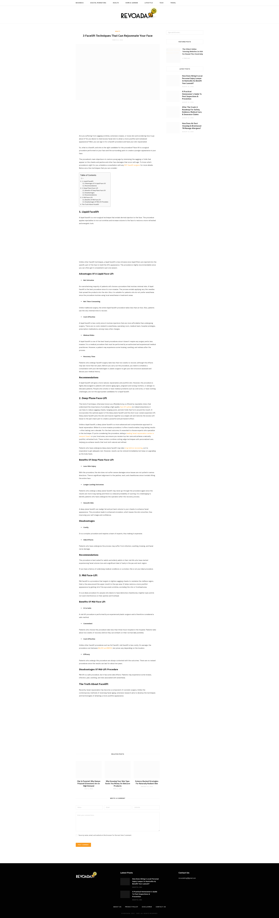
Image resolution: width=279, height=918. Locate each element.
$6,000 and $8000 (105, 648)
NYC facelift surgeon (132, 165)
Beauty (117, 31)
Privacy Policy (131, 907)
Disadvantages (89, 193)
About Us (117, 907)
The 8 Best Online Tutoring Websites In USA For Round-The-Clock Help (192, 51)
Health (116, 3)
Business (80, 3)
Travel (173, 3)
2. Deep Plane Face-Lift (90, 188)
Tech (161, 3)
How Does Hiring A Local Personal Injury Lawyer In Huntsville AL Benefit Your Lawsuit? (145, 881)
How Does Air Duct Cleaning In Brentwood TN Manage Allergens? (191, 125)
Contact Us (161, 907)
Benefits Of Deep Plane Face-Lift (95, 190)
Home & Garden (132, 3)
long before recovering (134, 448)
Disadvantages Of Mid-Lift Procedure (96, 202)
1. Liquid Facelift (87, 181)
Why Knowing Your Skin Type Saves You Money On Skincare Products (117, 783)
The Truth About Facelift (90, 204)
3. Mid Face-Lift (87, 197)
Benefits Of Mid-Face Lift (93, 200)
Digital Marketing (98, 3)
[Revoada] (139, 13)
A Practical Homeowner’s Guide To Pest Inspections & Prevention (144, 894)
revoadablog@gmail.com (187, 878)
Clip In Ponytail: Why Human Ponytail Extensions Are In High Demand (88, 783)
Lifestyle (149, 3)
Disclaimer (147, 907)
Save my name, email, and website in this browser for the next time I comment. (105, 835)
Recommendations (91, 186)
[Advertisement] (117, 119)
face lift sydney (126, 407)
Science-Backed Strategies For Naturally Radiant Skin (146, 782)
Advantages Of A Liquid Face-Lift (95, 183)
